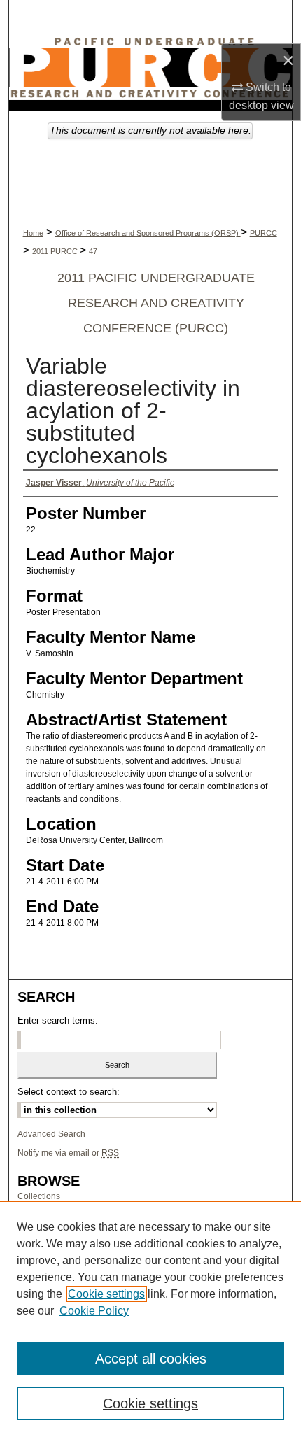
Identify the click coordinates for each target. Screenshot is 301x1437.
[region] (150, 1319)
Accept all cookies (150, 1358)
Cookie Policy (94, 1311)
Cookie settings (106, 1294)
